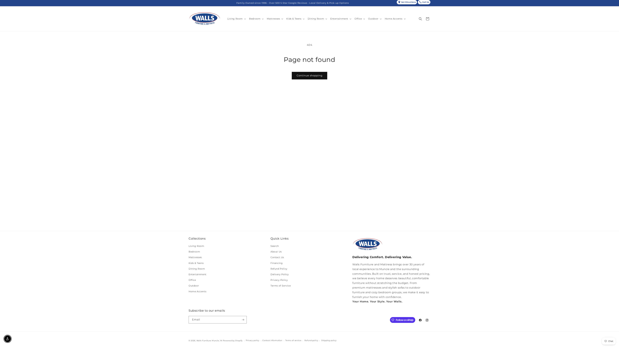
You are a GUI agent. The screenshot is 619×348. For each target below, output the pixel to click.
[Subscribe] (242, 320)
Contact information (272, 340)
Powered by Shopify (233, 340)
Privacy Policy (279, 280)
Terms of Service (280, 285)
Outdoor (194, 285)
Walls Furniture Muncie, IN (209, 340)
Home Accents (197, 291)
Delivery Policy (279, 274)
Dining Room (197, 268)
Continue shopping (309, 75)
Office (192, 280)
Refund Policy (278, 268)
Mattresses (195, 257)
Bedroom (194, 251)
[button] (236, 18)
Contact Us (277, 257)
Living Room (196, 246)
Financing (276, 263)
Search (274, 246)
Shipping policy (329, 340)
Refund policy (311, 340)
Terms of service (293, 340)
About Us (276, 251)
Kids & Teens (196, 263)
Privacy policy (252, 340)
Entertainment (197, 274)
